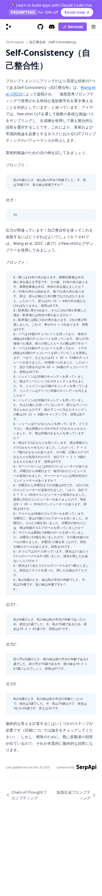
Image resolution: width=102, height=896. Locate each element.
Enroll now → (77, 12)
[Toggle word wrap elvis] (82, 180)
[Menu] (93, 26)
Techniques (15, 42)
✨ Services (72, 26)
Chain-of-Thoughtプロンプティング (29, 795)
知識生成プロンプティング (73, 795)
